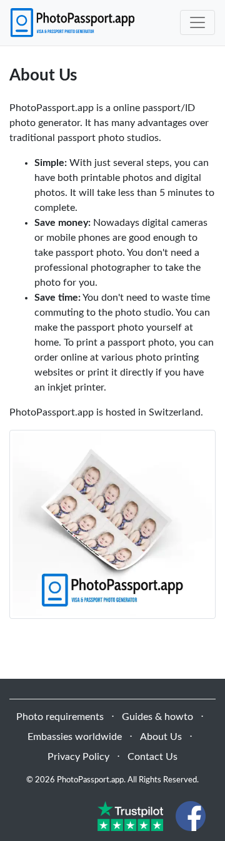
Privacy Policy (78, 757)
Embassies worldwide (75, 737)
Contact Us (153, 757)
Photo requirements (60, 717)
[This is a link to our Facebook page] (191, 815)
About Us (161, 737)
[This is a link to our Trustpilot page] (130, 815)
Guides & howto (157, 717)
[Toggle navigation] (197, 22)
